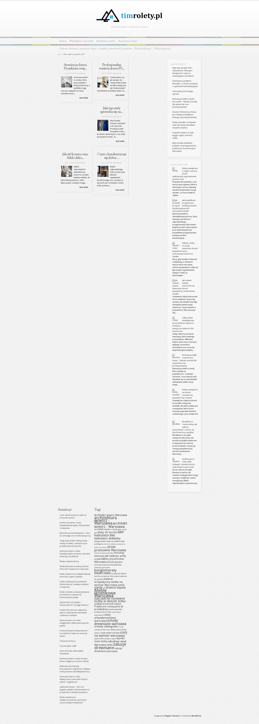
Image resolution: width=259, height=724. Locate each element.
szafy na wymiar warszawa (110, 634)
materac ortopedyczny (103, 580)
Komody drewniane (102, 565)
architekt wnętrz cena (105, 529)
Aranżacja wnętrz (105, 41)
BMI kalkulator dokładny (107, 537)
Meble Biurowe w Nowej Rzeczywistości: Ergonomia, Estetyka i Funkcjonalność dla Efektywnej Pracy (75, 669)
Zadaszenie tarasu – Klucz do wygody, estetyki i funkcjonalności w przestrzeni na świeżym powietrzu (74, 689)
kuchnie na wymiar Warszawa (106, 576)
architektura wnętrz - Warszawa (105, 520)
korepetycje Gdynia (118, 574)
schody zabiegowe (106, 626)
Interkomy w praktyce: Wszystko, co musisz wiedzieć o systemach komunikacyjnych (185, 83)
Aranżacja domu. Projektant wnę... (75, 66)
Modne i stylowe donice (69, 561)
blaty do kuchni (108, 532)
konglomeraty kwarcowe (105, 571)
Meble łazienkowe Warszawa (105, 593)
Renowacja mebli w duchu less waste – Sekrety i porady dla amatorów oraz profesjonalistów (184, 360)
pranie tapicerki (115, 609)
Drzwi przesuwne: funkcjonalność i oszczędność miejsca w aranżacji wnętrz (74, 633)
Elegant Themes (172, 716)
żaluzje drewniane (110, 646)
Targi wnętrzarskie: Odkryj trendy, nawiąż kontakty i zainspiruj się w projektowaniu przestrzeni (74, 543)
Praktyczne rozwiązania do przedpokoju (108, 608)
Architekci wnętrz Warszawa (110, 515)
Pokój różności (143, 48)
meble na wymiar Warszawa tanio (109, 583)
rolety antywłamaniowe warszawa (105, 617)
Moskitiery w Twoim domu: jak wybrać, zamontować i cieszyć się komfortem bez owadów (184, 427)
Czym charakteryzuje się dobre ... (111, 156)
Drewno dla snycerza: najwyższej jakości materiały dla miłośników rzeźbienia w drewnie (73, 612)
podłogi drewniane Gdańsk (107, 604)
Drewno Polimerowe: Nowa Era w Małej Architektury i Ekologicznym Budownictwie (184, 114)
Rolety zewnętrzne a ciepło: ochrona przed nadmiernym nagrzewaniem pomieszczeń (185, 173)
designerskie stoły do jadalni (107, 541)
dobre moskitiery (110, 544)
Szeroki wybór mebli (68, 646)
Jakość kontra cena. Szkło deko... (75, 156)
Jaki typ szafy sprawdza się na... (111, 110)
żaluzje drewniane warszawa (108, 650)
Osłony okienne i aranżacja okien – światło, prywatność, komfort (96, 48)
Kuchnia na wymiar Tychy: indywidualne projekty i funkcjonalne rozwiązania (75, 525)
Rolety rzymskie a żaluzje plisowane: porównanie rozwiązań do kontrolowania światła (74, 594)
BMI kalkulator (109, 533)
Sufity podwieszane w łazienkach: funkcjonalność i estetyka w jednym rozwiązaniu (74, 584)
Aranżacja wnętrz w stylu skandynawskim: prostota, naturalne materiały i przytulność (75, 554)
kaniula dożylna (114, 562)
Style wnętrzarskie (109, 632)
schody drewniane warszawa (110, 622)
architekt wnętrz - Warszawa (110, 525)
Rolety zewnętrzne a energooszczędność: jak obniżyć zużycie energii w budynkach (73, 700)
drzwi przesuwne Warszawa (110, 548)
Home (63, 41)
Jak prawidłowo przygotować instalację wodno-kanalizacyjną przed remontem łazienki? (184, 205)
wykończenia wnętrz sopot (105, 639)
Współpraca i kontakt (81, 41)
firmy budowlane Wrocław (103, 553)
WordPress (196, 716)
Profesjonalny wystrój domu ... (111, 66)
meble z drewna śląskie (110, 587)
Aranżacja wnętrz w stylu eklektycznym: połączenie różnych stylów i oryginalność (74, 679)
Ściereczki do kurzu (68, 641)
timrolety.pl (81, 73)
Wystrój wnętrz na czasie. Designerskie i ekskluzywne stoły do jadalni (74, 623)
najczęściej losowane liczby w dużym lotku (110, 600)
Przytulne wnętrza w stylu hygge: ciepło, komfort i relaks (183, 135)
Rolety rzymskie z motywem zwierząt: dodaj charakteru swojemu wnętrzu (184, 125)
